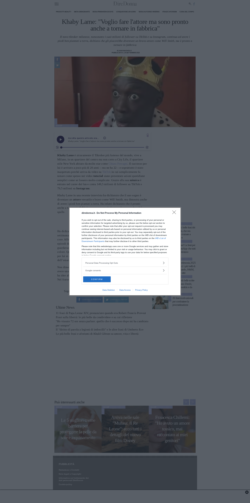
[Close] (175, 213)
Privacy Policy (141, 290)
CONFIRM (97, 279)
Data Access (125, 290)
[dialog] (125, 251)
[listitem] (125, 262)
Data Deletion (108, 290)
